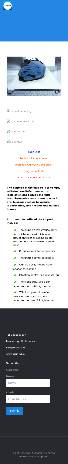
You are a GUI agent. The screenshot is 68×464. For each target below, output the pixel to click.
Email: (10, 392)
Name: (10, 376)
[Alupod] (7, 5)
